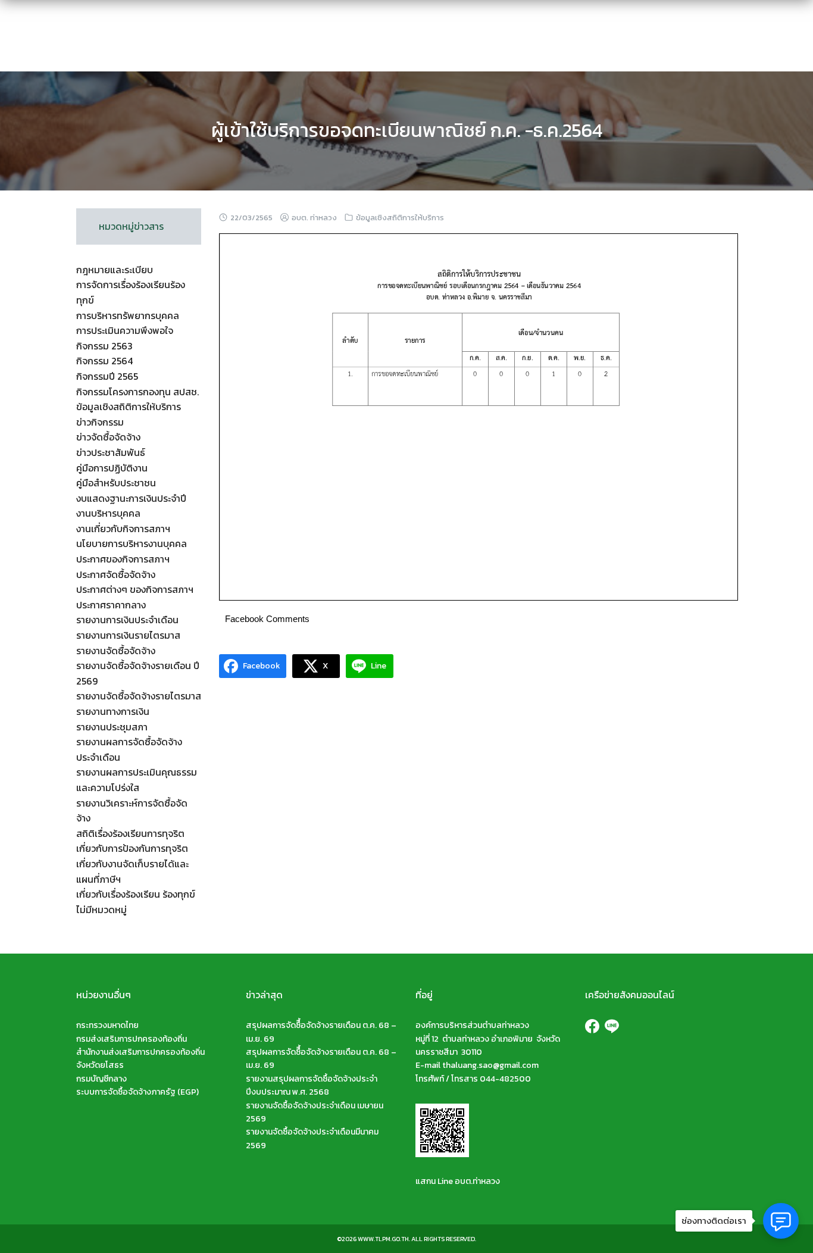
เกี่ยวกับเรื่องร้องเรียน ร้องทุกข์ (135, 894)
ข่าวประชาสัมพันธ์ (110, 452)
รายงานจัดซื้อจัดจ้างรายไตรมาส (138, 696)
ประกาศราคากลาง (111, 605)
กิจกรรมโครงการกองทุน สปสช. (137, 392)
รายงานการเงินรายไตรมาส (128, 635)
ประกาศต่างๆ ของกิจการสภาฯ (134, 589)
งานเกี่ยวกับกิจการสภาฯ (123, 528)
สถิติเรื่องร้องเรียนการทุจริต (130, 833)
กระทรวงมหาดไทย (107, 1025)
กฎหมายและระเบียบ (114, 270)
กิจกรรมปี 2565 (107, 376)
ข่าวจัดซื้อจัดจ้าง (108, 437)
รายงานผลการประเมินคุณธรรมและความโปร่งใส (136, 780)
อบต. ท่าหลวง (314, 217)
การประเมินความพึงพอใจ (124, 330)
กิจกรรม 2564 (104, 361)
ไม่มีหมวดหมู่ (101, 909)
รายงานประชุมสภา (112, 727)
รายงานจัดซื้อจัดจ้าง (115, 650)
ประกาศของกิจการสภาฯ (123, 559)
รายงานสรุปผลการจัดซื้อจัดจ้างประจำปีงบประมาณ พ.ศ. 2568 (311, 1085)
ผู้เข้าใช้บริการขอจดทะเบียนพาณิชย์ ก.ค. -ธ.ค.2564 (406, 130)
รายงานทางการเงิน (112, 711)
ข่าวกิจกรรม (100, 422)
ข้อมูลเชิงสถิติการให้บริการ (400, 217)
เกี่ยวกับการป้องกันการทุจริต (132, 848)
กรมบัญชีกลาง (101, 1079)
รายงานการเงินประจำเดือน (127, 620)
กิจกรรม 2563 (104, 346)
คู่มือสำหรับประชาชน (116, 483)
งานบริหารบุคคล (108, 513)
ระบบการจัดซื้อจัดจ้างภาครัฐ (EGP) (137, 1092)
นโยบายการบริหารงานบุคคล (131, 543)
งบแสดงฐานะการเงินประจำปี (131, 498)
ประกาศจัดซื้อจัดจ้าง (115, 574)
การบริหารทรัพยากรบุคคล (127, 315)
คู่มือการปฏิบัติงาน (112, 468)
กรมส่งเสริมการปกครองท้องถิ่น (131, 1039)
